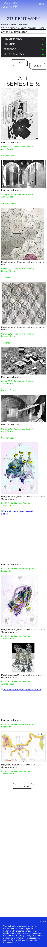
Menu (42, 4)
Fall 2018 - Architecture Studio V (16, 503)
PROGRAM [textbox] (9, 44)
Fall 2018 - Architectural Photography (18, 568)
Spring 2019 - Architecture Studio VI (17, 147)
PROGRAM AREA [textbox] (13, 38)
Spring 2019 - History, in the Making (17, 269)
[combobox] (23, 39)
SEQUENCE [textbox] (10, 49)
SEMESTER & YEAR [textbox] (14, 54)
